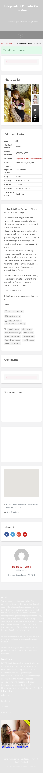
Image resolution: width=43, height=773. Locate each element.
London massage (28, 336)
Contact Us (6, 712)
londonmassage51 (21, 566)
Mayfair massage (28, 340)
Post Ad (24, 762)
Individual (11, 22)
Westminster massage (12, 340)
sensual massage (13, 329)
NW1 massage (28, 333)
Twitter (4, 706)
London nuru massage (12, 344)
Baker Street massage (12, 336)
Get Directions (13, 512)
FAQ (17, 762)
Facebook (5, 701)
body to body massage (13, 333)
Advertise (5, 695)
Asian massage (27, 329)
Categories (14, 759)
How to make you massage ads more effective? (21, 688)
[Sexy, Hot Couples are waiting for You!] (15, 734)
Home (5, 759)
